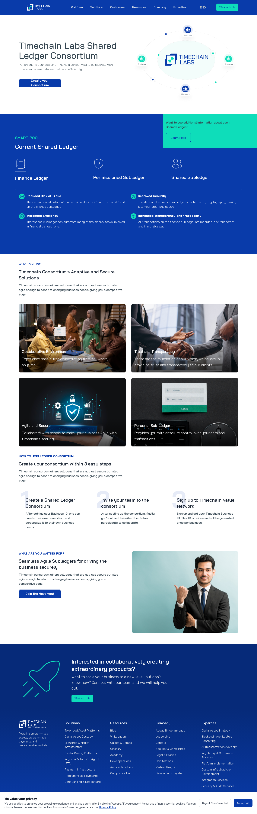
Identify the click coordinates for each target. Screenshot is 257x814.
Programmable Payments (81, 775)
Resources (139, 7)
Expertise (179, 7)
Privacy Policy (107, 807)
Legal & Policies (166, 755)
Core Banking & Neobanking (83, 781)
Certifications (164, 761)
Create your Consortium (40, 83)
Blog (113, 730)
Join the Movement (40, 594)
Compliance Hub (121, 773)
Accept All (243, 803)
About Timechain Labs (170, 730)
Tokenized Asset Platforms (82, 730)
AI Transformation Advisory (219, 747)
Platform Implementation (217, 763)
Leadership (163, 736)
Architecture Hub (121, 767)
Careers (161, 743)
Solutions (96, 7)
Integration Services (214, 780)
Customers (117, 7)
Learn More (178, 138)
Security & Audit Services (217, 786)
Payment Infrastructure (80, 769)
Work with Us (227, 7)
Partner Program (166, 767)
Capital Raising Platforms (81, 753)
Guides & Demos (121, 743)
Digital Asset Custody (79, 736)
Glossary (115, 749)
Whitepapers (118, 736)
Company (160, 7)
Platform (77, 7)
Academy (116, 755)
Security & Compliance (170, 749)
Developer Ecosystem (170, 773)
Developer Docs (120, 761)
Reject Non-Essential (215, 803)
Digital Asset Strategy (215, 730)
